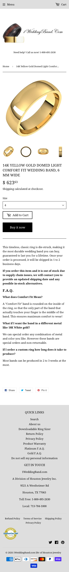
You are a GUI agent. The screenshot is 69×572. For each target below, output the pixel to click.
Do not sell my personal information (34, 458)
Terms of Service (32, 518)
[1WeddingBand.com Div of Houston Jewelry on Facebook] (56, 542)
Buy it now (17, 227)
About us (34, 424)
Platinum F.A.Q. (35, 448)
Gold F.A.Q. (34, 453)
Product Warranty (34, 443)
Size (5, 198)
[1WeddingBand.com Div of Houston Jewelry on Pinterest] (63, 542)
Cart (63, 4)
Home (6, 66)
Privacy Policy (34, 438)
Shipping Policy (53, 518)
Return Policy (34, 433)
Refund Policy (12, 518)
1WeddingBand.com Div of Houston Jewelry (37, 552)
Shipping (8, 189)
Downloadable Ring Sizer (35, 429)
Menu (11, 4)
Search (34, 419)
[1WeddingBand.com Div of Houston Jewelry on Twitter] (50, 542)
